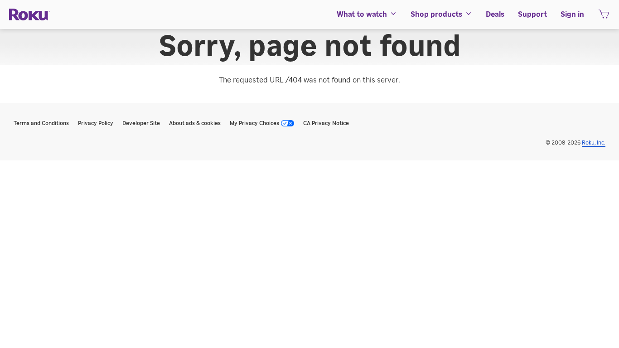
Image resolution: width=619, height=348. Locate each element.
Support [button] (532, 14)
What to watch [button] (362, 14)
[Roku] (29, 15)
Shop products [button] (436, 14)
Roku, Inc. (593, 142)
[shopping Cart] (604, 16)
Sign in (572, 14)
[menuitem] (367, 14)
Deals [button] (495, 14)
